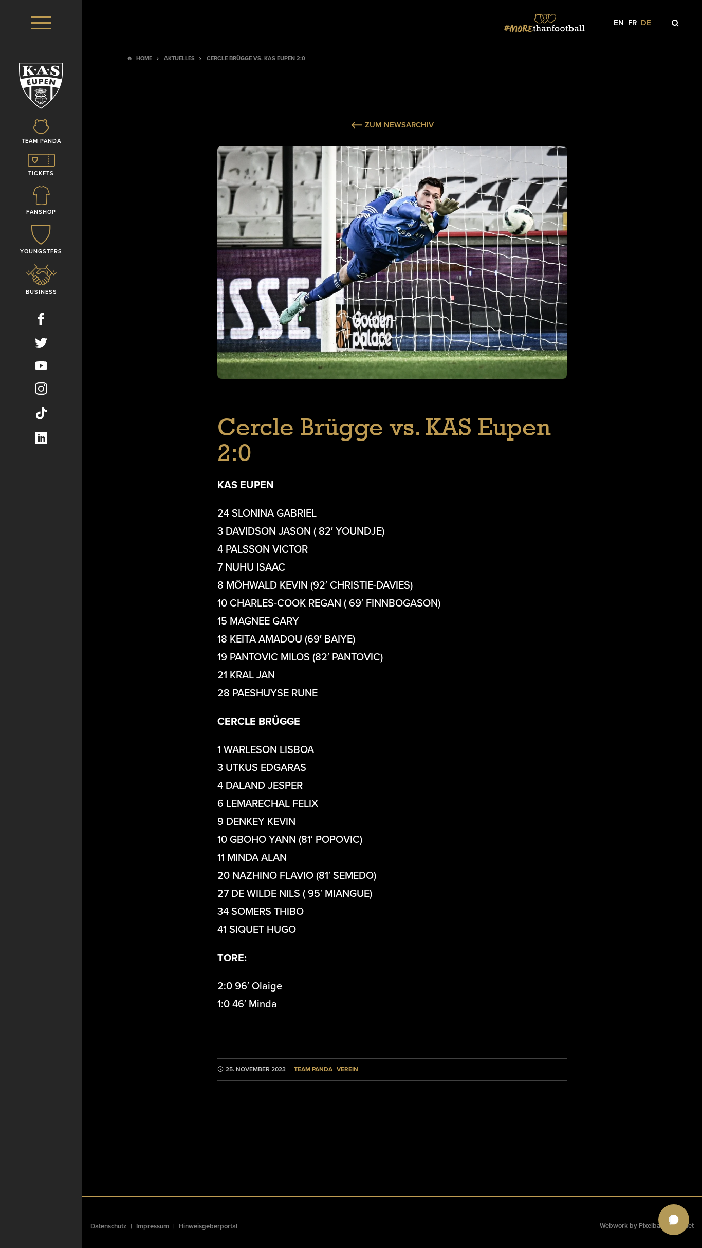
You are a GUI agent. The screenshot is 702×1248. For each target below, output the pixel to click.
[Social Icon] (41, 321)
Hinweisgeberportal (208, 1226)
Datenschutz (108, 1226)
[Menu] (41, 23)
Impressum (152, 1226)
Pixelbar (651, 1226)
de (646, 23)
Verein (347, 1069)
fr (632, 23)
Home (144, 58)
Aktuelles (179, 58)
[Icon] (675, 23)
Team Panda (313, 1069)
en (619, 23)
